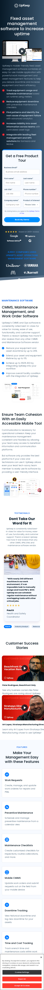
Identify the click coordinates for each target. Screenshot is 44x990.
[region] (22, 972)
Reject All (22, 979)
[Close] (41, 957)
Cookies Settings (22, 972)
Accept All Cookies (22, 986)
